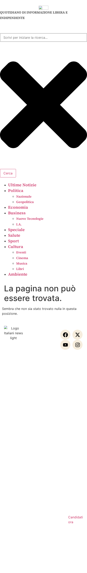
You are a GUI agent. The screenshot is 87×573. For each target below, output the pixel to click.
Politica (15, 190)
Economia (18, 207)
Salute (14, 235)
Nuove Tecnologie (30, 218)
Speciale (16, 229)
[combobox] (43, 37)
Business (17, 213)
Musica (21, 263)
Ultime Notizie (22, 185)
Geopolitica (25, 202)
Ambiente (17, 274)
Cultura (15, 246)
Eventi (21, 252)
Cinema (22, 258)
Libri (20, 269)
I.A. (19, 224)
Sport (13, 241)
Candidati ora (75, 519)
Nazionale (24, 196)
